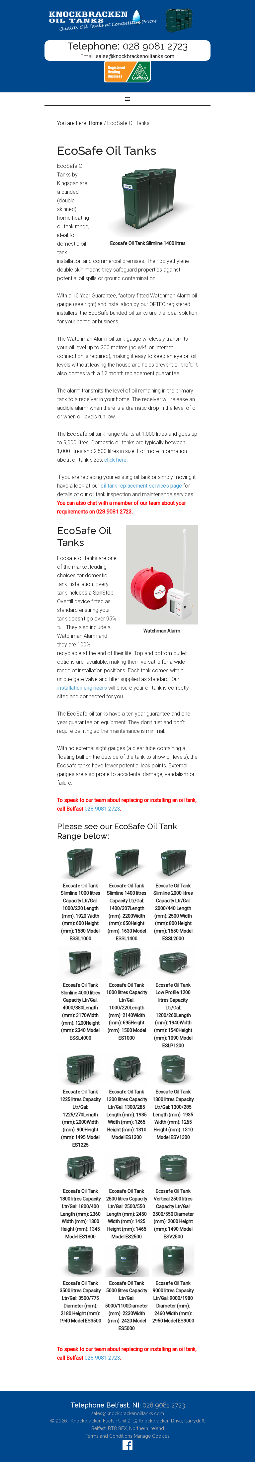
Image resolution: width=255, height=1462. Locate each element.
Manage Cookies (152, 1436)
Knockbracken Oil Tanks (127, 20)
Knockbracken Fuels (93, 1420)
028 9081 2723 (155, 46)
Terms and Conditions (108, 1436)
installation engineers (82, 688)
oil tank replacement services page (141, 486)
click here (115, 460)
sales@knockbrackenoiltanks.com (135, 56)
